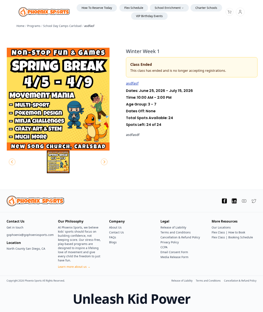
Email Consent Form (174, 252)
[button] (58, 162)
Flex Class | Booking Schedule (232, 237)
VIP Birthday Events (149, 16)
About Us (115, 227)
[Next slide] (104, 99)
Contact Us (116, 232)
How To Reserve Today (97, 8)
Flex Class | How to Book (228, 232)
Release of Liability (173, 227)
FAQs (112, 237)
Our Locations (221, 227)
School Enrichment (168, 8)
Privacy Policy (169, 242)
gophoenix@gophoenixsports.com (29, 235)
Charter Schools (206, 8)
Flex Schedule (133, 8)
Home (20, 26)
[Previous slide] (12, 99)
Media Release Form (174, 257)
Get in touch (15, 227)
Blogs (113, 242)
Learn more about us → (74, 267)
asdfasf (132, 83)
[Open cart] (229, 12)
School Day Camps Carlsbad (62, 26)
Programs (33, 26)
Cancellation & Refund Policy (180, 237)
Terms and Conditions (175, 232)
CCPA (163, 247)
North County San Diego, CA (26, 249)
